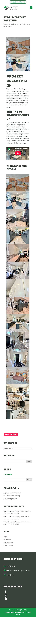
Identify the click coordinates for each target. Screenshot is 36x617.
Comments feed (8, 543)
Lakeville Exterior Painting (12, 496)
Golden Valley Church (10, 499)
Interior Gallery (8, 26)
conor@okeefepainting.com (14, 612)
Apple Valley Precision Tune (12, 493)
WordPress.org (8, 546)
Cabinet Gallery (27, 24)
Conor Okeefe (9, 24)
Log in (6, 537)
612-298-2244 (10, 566)
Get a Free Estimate (18, 2)
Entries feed (7, 540)
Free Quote (10, 575)
